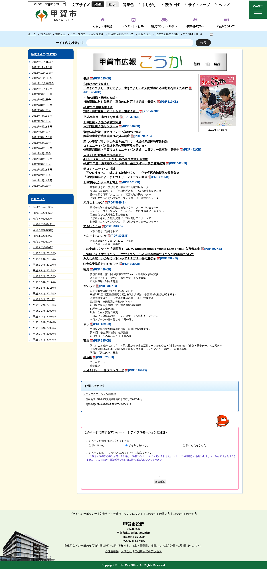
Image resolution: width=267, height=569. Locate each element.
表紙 (86, 78)
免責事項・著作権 (110, 513)
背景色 (128, 5)
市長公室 (60, 34)
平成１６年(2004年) (44, 339)
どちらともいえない (139, 445)
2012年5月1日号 (41, 142)
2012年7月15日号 (42, 115)
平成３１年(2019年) (44, 253)
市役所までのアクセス (148, 551)
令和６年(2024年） (44, 224)
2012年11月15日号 (42, 72)
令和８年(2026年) (43, 212)
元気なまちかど (93, 202)
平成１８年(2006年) (44, 327)
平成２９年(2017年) (44, 264)
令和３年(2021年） (44, 241)
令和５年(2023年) (43, 230)
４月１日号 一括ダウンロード (103, 370)
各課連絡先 (112, 551)
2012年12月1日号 (42, 67)
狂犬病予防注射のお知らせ (100, 263)
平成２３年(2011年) (44, 299)
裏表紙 (87, 357)
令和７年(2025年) (43, 218)
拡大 (112, 5)
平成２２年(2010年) (44, 304)
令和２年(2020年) (43, 247)
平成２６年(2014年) (44, 282)
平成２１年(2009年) (44, 310)
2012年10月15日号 (43, 83)
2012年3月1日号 (41, 164)
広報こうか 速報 (43, 207)
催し (86, 324)
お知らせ (89, 285)
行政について (226, 26)
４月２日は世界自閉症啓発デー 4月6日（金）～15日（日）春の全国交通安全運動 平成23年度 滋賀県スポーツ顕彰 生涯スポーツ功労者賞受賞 (124, 159)
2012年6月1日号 (41, 131)
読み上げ (172, 5)
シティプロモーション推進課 (86, 34)
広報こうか (144, 34)
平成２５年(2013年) (44, 287)
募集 (86, 269)
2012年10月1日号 (42, 88)
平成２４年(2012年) (167, 34)
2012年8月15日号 (42, 105)
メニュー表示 (258, 10)
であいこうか (92, 226)
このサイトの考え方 (185, 513)
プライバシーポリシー (83, 513)
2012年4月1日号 (41, 153)
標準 (98, 5)
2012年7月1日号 (41, 121)
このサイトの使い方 (157, 513)
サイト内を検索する (70, 43)
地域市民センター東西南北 (100, 182)
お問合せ (126, 551)
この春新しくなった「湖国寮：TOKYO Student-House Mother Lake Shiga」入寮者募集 (141, 248)
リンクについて (133, 513)
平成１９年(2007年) (44, 322)
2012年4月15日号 (42, 148)
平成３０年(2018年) (44, 259)
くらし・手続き (102, 26)
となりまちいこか (95, 235)
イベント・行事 (133, 26)
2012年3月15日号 (42, 158)
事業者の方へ (195, 26)
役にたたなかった (196, 445)
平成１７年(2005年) (44, 333)
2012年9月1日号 (41, 99)
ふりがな (149, 5)
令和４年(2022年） (44, 236)
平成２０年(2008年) (44, 316)
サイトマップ (199, 5)
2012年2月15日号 (42, 169)
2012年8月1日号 (41, 110)
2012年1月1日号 (41, 185)
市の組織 (46, 34)
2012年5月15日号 (42, 137)
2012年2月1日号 (41, 175)
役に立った (98, 445)
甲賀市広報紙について (121, 34)
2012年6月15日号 (42, 126)
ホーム (32, 34)
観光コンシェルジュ (164, 26)
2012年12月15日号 (43, 61)
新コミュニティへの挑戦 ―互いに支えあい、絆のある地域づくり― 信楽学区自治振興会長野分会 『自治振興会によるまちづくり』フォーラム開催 (131, 172)
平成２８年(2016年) (44, 270)
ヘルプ (224, 5)
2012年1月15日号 (42, 180)
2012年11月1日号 (42, 78)
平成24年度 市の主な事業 (101, 116)
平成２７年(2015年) (44, 276)
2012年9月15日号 (42, 94)
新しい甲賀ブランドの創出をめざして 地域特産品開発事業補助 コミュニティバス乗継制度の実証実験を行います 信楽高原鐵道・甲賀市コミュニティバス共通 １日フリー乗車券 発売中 (131, 145)
